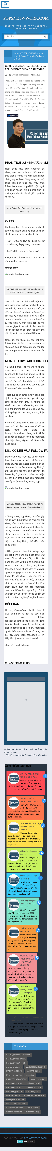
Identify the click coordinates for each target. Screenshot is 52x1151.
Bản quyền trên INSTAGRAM (18, 1055)
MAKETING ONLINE (14, 1071)
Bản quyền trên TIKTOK (16, 1059)
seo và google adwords (16, 1103)
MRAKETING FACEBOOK (34, 1095)
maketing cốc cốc (14, 1067)
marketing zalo (32, 1091)
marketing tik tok (33, 1083)
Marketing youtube (14, 1091)
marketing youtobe (33, 1087)
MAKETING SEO (33, 1071)
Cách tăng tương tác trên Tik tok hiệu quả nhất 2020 (27, 904)
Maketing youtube (14, 1075)
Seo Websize (32, 1107)
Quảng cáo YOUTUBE (15, 1099)
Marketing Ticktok (14, 1083)
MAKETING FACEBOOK (35, 1067)
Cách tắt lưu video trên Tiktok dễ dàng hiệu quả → (26, 755)
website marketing (14, 1112)
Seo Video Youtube (14, 1107)
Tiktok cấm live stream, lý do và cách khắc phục (25, 990)
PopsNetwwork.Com (26, 18)
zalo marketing (32, 1112)
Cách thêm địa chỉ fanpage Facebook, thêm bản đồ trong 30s (30, 826)
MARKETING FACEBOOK (20, 75)
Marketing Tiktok (13, 1087)
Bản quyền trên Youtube (16, 1063)
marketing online (38, 1079)
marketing (30, 1075)
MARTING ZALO (13, 1095)
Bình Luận (37, 75)
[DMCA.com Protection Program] (26, 1142)
